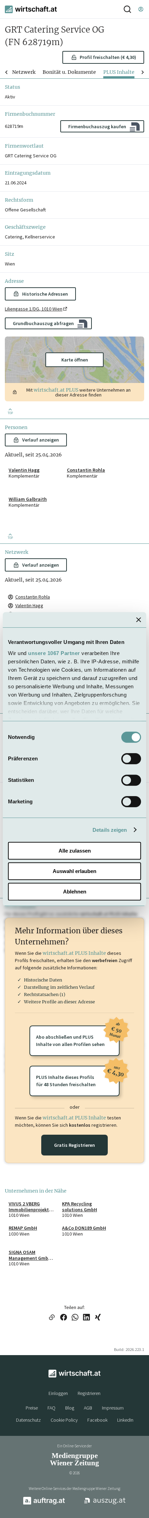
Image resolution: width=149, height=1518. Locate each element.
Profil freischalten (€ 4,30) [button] (108, 57)
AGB (88, 1408)
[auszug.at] (105, 1503)
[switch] (131, 758)
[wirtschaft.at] (31, 9)
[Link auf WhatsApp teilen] (75, 1318)
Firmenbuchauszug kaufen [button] (97, 126)
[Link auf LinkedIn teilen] (86, 1318)
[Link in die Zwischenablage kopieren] (51, 1318)
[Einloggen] (140, 9)
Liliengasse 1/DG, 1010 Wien (33, 309)
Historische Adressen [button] (45, 294)
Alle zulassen (75, 851)
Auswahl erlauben (74, 871)
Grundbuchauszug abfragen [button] (43, 323)
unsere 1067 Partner (54, 653)
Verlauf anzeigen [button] (40, 440)
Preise (32, 1408)
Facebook (97, 1420)
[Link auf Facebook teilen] (63, 1318)
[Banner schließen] (138, 619)
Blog (69, 1408)
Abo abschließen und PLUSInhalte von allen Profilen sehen (78, 1036)
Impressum (113, 1408)
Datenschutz (28, 1420)
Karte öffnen (74, 360)
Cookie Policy (64, 1420)
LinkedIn (125, 1420)
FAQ (51, 1408)
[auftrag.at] (44, 1503)
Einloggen (58, 1393)
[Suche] (127, 9)
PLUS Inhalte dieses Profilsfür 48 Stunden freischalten (78, 1077)
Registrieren (89, 1393)
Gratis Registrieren (74, 1145)
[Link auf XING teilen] (98, 1318)
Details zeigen (110, 830)
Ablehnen (74, 892)
